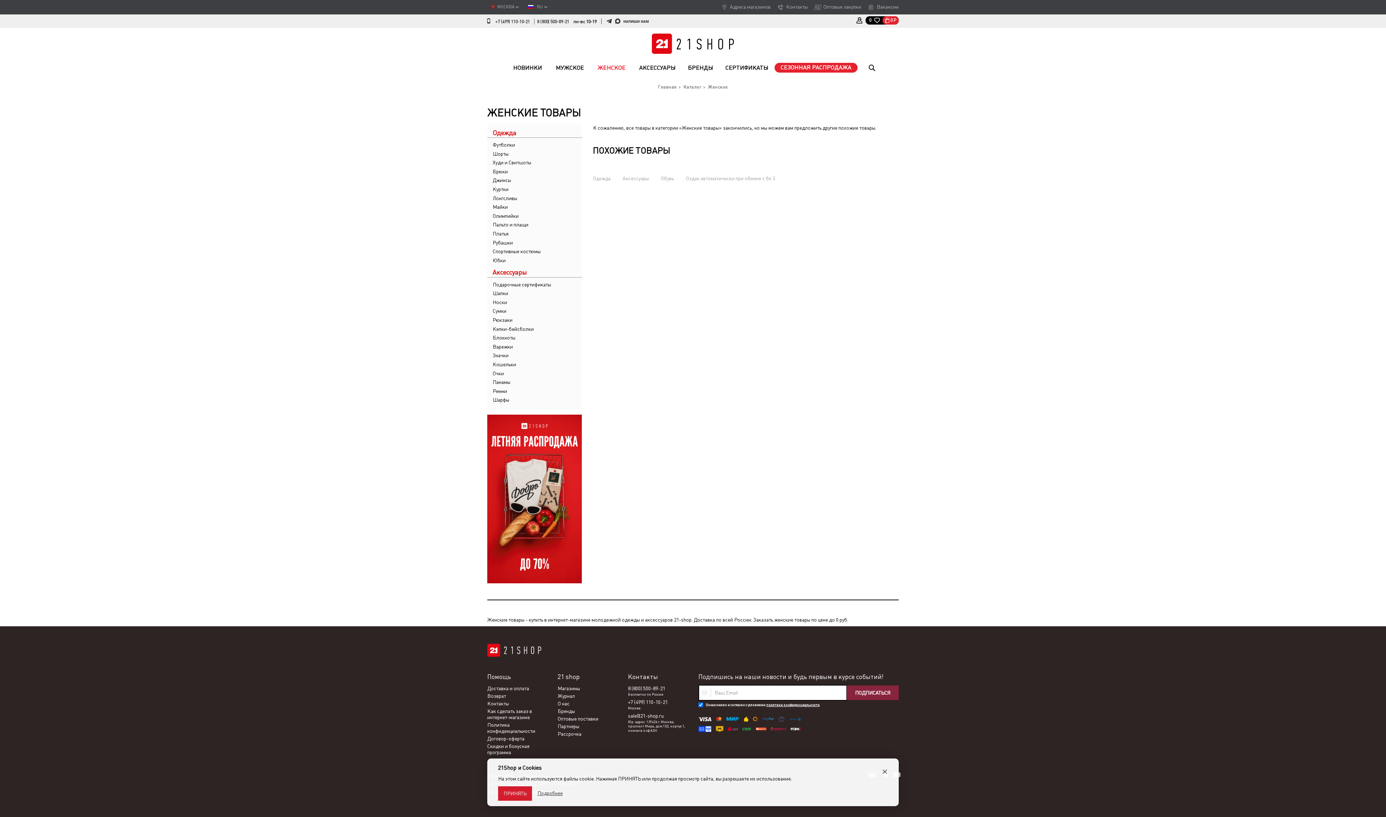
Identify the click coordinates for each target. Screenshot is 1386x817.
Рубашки (503, 243)
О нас (564, 703)
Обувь (667, 178)
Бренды (700, 67)
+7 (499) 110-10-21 (512, 21)
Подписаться (872, 693)
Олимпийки (506, 216)
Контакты (797, 7)
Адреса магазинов (750, 7)
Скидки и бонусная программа (508, 749)
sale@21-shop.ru (646, 716)
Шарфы (501, 400)
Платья (501, 234)
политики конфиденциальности (793, 705)
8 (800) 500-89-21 (553, 21)
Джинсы (502, 180)
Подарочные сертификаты (522, 285)
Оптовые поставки (578, 719)
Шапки (500, 293)
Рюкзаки (503, 320)
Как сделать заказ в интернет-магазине (509, 714)
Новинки (527, 67)
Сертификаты (746, 67)
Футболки (504, 145)
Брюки (500, 171)
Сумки (499, 311)
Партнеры (568, 726)
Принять (515, 793)
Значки (501, 355)
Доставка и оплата (508, 688)
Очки (498, 373)
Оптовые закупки (842, 7)
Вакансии (888, 7)
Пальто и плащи (510, 225)
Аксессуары (657, 67)
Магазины (569, 688)
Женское (612, 67)
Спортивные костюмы (517, 251)
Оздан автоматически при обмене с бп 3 (730, 178)
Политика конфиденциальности (511, 728)
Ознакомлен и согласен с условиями (763, 705)
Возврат (496, 696)
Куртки (501, 189)
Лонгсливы (505, 198)
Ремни (500, 391)
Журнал (566, 696)
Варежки (503, 347)
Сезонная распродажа (816, 67)
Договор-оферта (505, 739)
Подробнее (550, 793)
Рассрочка (569, 734)
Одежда (602, 178)
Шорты (501, 154)
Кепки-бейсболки (513, 329)
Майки (500, 207)
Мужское (570, 67)
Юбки (499, 260)
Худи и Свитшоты (512, 162)
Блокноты (504, 338)
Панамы (501, 382)
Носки (500, 302)
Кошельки (504, 364)
